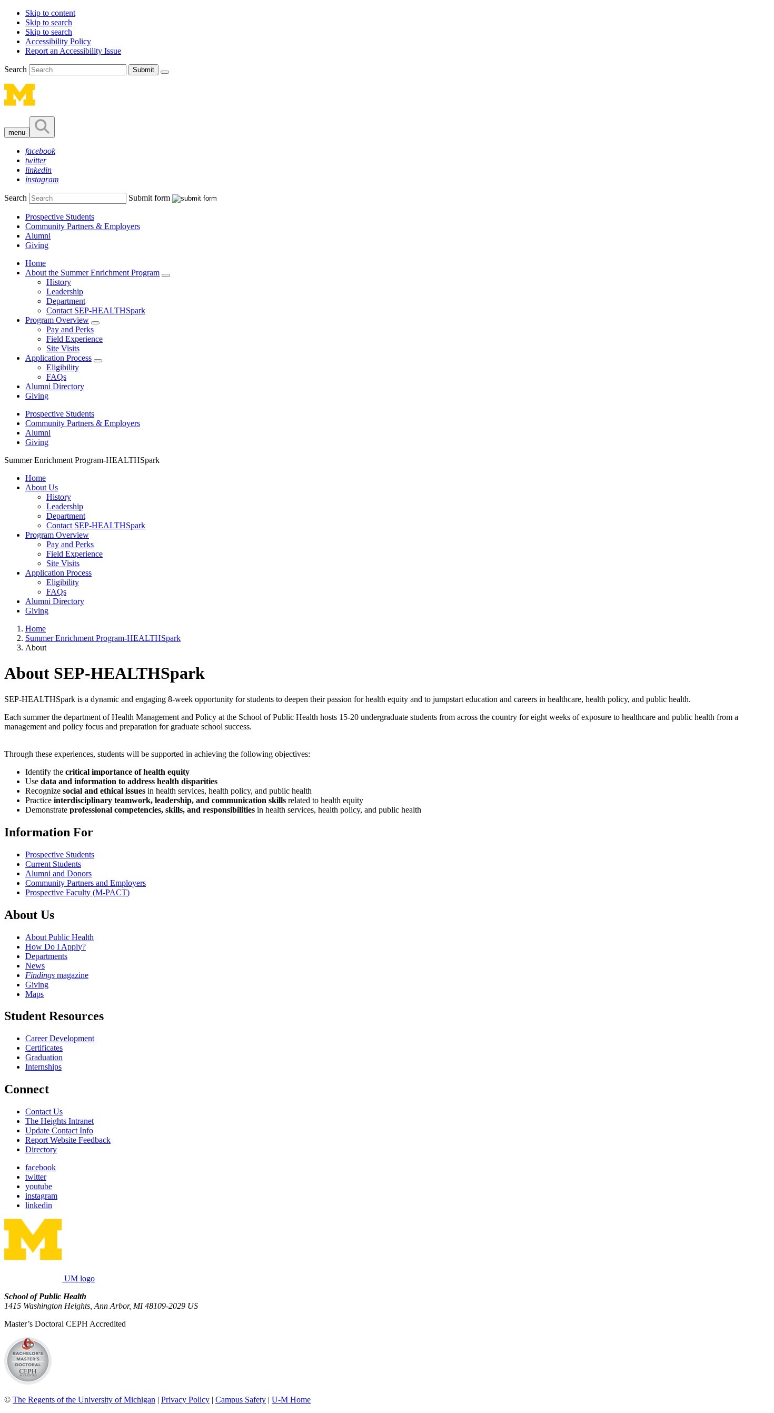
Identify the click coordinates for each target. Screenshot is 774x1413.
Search (16, 69)
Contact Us (44, 1111)
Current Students (53, 863)
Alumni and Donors (58, 873)
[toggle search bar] (42, 127)
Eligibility (62, 367)
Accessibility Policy (58, 41)
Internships (43, 1066)
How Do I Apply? (55, 946)
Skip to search (48, 22)
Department (65, 301)
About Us (41, 487)
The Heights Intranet (59, 1120)
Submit (143, 70)
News (35, 965)
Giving (36, 245)
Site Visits (63, 348)
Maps (34, 994)
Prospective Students (59, 216)
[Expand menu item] (166, 275)
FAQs (56, 376)
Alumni (38, 235)
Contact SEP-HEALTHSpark (95, 310)
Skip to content (50, 12)
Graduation (44, 1057)
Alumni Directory (54, 386)
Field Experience (74, 338)
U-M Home (291, 1399)
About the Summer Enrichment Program (92, 272)
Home (35, 263)
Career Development (59, 1038)
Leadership (64, 291)
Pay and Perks (70, 329)
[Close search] (165, 72)
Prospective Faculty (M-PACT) (77, 892)
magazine (56, 975)
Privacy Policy (185, 1399)
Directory (41, 1149)
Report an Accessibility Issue (73, 50)
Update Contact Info (59, 1130)
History (58, 282)
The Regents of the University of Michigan (84, 1399)
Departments (46, 956)
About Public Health (59, 937)
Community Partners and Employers (85, 882)
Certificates (44, 1047)
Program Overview (57, 319)
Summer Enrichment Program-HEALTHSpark (103, 638)
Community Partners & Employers (82, 226)
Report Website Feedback (68, 1139)
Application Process (58, 357)
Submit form (149, 197)
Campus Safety (240, 1399)
